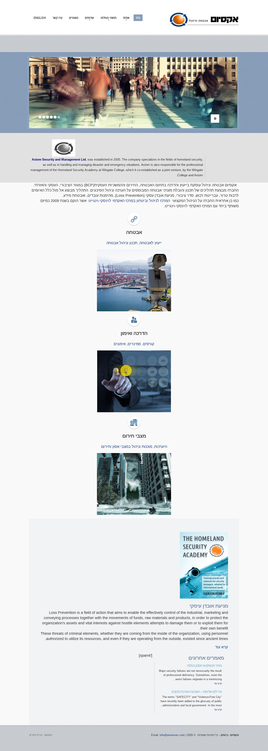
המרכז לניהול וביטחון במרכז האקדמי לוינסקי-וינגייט (129, 201)
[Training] (134, 320)
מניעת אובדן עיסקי (208, 606)
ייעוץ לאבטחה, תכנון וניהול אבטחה (134, 243)
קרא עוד (221, 647)
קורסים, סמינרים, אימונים (134, 344)
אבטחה (134, 232)
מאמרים (73, 18)
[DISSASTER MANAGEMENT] (134, 422)
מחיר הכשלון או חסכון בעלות (204, 665)
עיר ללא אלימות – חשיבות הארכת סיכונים (196, 692)
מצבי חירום (134, 436)
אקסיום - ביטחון (230, 735)
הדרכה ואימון (134, 333)
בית (138, 18)
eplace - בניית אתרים (40, 734)
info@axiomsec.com (172, 735)
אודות (127, 19)
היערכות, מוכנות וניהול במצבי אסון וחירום (134, 446)
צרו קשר (57, 18)
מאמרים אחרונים (206, 658)
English (40, 18)
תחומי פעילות (110, 19)
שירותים (91, 19)
